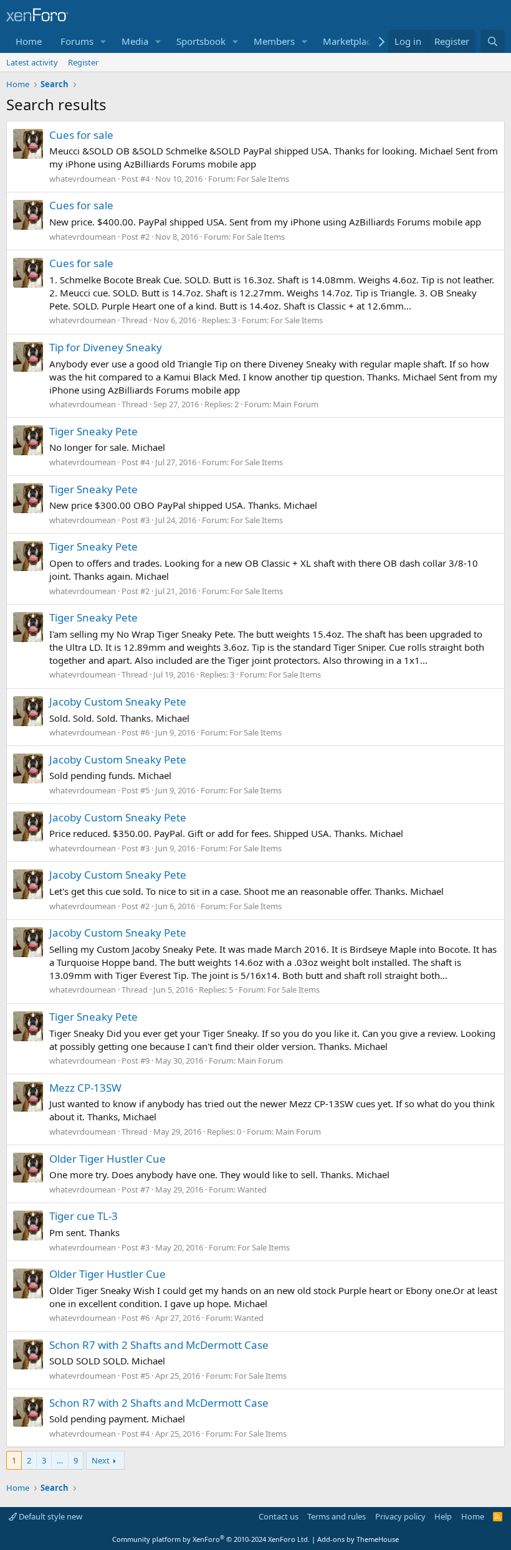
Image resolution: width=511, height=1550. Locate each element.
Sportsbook (201, 41)
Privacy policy (400, 1516)
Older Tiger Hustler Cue (107, 1158)
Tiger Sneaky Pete (93, 431)
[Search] (492, 41)
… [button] (60, 1460)
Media (135, 41)
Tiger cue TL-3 (83, 1216)
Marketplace (349, 41)
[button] (103, 41)
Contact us (278, 1516)
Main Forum (295, 404)
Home (29, 41)
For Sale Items (263, 178)
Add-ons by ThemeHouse (358, 1539)
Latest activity (32, 62)
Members (274, 41)
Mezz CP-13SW (85, 1087)
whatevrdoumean (82, 178)
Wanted (252, 1189)
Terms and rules (336, 1516)
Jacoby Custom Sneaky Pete (117, 701)
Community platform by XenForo (211, 1539)
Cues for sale (81, 135)
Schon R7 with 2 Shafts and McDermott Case (159, 1345)
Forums (76, 41)
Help (443, 1516)
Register (83, 62)
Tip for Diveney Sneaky (105, 347)
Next (101, 1460)
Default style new (49, 1516)
